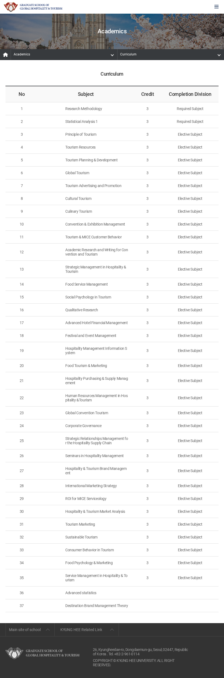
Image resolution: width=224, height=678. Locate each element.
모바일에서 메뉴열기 (216, 7)
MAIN (5, 54)
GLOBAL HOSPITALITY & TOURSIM (33, 7)
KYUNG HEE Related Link (81, 629)
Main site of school (25, 629)
